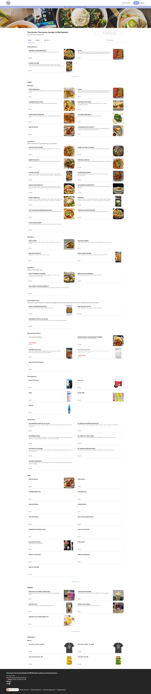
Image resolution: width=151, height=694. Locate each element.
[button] (31, 40)
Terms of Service (24, 689)
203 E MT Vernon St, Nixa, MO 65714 (16, 677)
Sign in (142, 3)
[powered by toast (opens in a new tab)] (12, 690)
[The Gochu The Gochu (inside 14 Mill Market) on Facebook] (7, 684)
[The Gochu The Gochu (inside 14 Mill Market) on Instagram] (9, 684)
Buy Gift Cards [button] (126, 3)
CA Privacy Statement (49, 689)
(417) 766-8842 (10, 675)
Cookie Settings (61, 689)
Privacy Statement (36, 689)
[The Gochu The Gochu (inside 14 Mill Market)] (8, 3)
